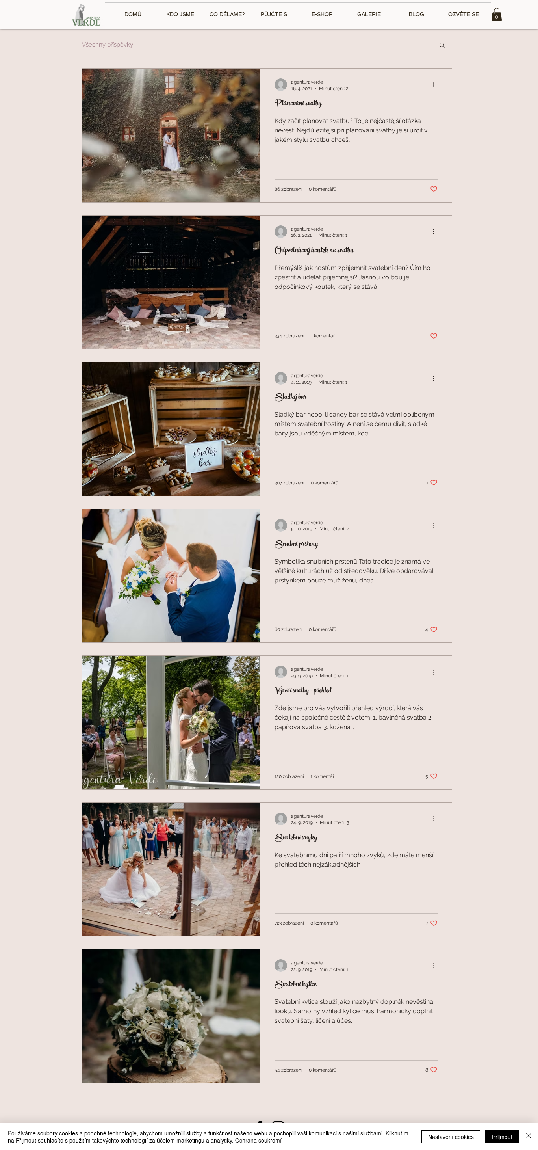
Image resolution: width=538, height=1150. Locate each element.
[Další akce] (436, 84)
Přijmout (502, 1137)
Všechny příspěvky (107, 44)
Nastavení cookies (451, 1137)
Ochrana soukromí (258, 1140)
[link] (496, 14)
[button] (442, 45)
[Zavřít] (528, 1137)
